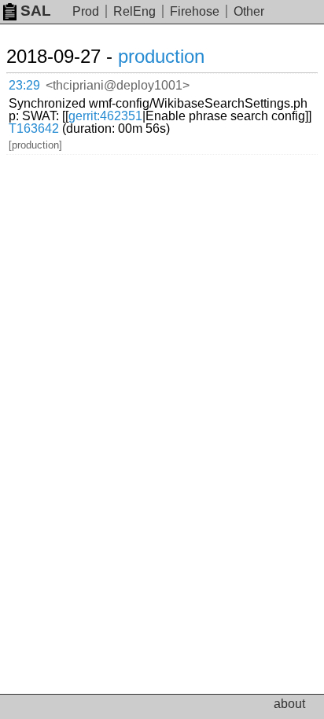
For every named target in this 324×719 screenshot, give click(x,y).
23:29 (24, 85)
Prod (85, 11)
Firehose (194, 11)
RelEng (134, 11)
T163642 (34, 128)
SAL (35, 10)
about (289, 703)
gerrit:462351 (105, 116)
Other (249, 11)
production (161, 56)
